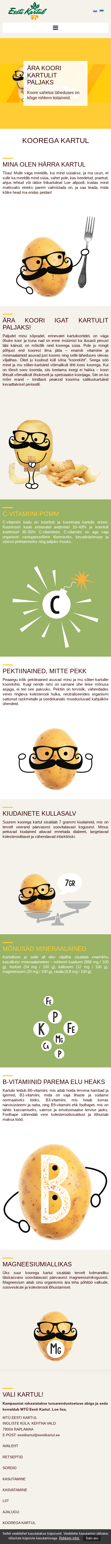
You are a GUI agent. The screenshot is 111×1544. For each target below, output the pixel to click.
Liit (6, 1501)
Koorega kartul (19, 1523)
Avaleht (10, 1446)
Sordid (10, 1468)
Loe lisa (59, 1409)
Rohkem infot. (69, 1538)
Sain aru (92, 1538)
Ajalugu (11, 1512)
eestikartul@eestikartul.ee (39, 1435)
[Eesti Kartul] (25, 10)
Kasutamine (14, 1479)
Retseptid (13, 1457)
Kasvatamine (15, 1490)
